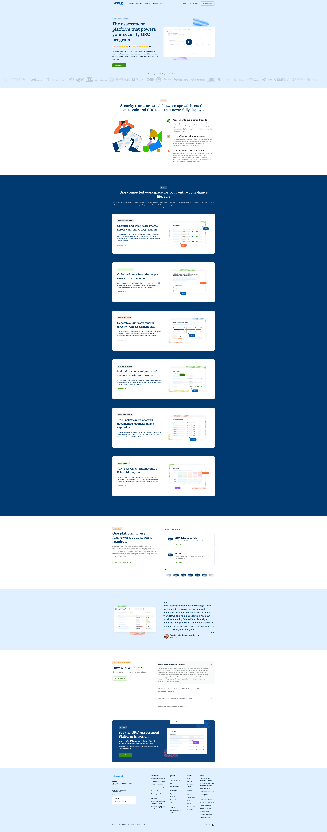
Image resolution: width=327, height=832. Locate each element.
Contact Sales (194, 3)
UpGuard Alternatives (205, 805)
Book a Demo (207, 3)
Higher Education (175, 794)
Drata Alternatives (205, 817)
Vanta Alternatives (205, 811)
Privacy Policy (191, 806)
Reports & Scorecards (157, 785)
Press (188, 800)
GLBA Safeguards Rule (176, 780)
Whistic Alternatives (205, 808)
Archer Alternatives (205, 788)
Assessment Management (158, 778)
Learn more (120, 245)
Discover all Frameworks (122, 562)
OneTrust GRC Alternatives (207, 791)
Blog (188, 778)
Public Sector (174, 797)
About (189, 794)
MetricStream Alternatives (207, 802)
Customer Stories (158, 3)
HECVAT (172, 783)
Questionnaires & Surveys (158, 782)
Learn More (178, 544)
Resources (190, 782)
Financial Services (175, 800)
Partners (189, 803)
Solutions (139, 3)
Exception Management (157, 791)
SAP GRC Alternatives (206, 799)
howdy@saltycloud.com (119, 790)
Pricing (185, 3)
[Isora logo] (117, 3)
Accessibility (190, 809)
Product (131, 3)
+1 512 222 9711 (116, 792)
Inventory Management (157, 788)
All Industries (173, 803)
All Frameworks (174, 786)
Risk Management (156, 794)
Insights (147, 3)
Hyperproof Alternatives (206, 814)
